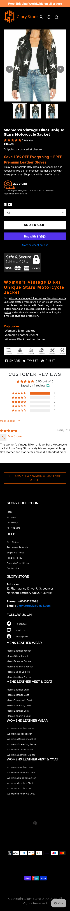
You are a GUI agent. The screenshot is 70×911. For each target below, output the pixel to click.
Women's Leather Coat (20, 767)
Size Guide (13, 542)
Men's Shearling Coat (19, 705)
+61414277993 (28, 601)
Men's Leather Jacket (19, 651)
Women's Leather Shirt (20, 783)
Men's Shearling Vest (19, 716)
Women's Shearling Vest (21, 794)
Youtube (20, 630)
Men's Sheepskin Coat (19, 700)
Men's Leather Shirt (18, 690)
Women (11, 517)
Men (9, 512)
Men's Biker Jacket (17, 656)
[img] (8, 431)
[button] (13, 140)
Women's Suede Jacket (20, 750)
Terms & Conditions (18, 563)
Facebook (21, 624)
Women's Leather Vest (20, 789)
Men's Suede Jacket (18, 672)
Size (8, 204)
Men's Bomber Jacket (19, 661)
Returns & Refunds (17, 547)
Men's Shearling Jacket (20, 667)
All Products (13, 528)
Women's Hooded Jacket (21, 778)
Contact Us (13, 568)
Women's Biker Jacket (20, 330)
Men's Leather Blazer (19, 677)
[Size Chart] (15, 184)
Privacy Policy (14, 558)
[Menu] (64, 16)
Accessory (12, 522)
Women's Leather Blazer (21, 755)
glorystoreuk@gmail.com (34, 605)
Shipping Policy (15, 553)
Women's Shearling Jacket (22, 744)
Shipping (9, 149)
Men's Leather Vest (18, 711)
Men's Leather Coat (18, 695)
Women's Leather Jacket (21, 335)
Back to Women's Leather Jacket (38, 478)
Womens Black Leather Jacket (25, 339)
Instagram (22, 637)
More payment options (35, 245)
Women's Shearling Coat (21, 773)
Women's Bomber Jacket (21, 739)
